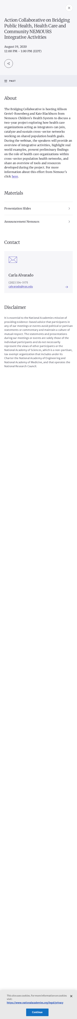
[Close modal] (69, 8)
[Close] (71, 996)
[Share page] (8, 63)
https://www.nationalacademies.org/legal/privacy (35, 1002)
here (15, 176)
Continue (37, 1012)
